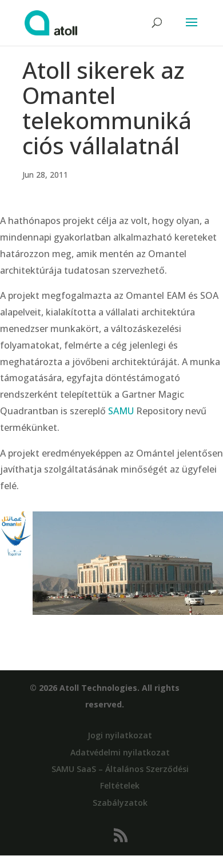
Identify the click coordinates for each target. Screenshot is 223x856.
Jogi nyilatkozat (119, 735)
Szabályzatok (120, 802)
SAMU (121, 411)
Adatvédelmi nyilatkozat (120, 752)
